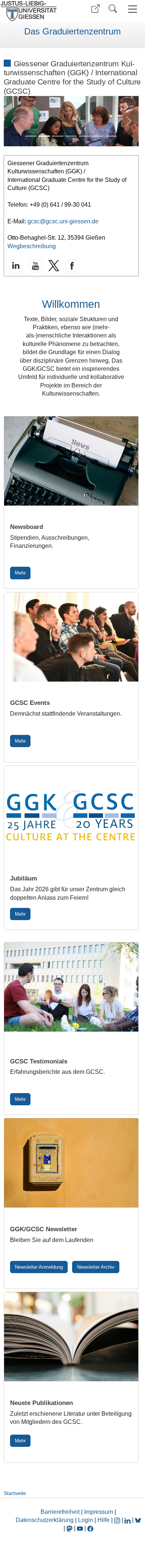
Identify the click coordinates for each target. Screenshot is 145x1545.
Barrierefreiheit (60, 1512)
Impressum (98, 1512)
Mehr (20, 573)
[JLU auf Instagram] (118, 1520)
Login (86, 1520)
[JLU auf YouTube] (80, 1528)
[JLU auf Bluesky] (138, 1520)
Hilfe (103, 1520)
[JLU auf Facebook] (90, 1528)
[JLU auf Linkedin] (128, 1520)
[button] (95, 9)
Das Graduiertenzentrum (72, 31)
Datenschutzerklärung (45, 1520)
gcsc (34, 221)
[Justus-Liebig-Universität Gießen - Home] (35, 11)
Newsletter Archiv (96, 1267)
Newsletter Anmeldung (39, 1267)
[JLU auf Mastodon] (70, 1528)
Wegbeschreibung (31, 246)
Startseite (15, 1493)
